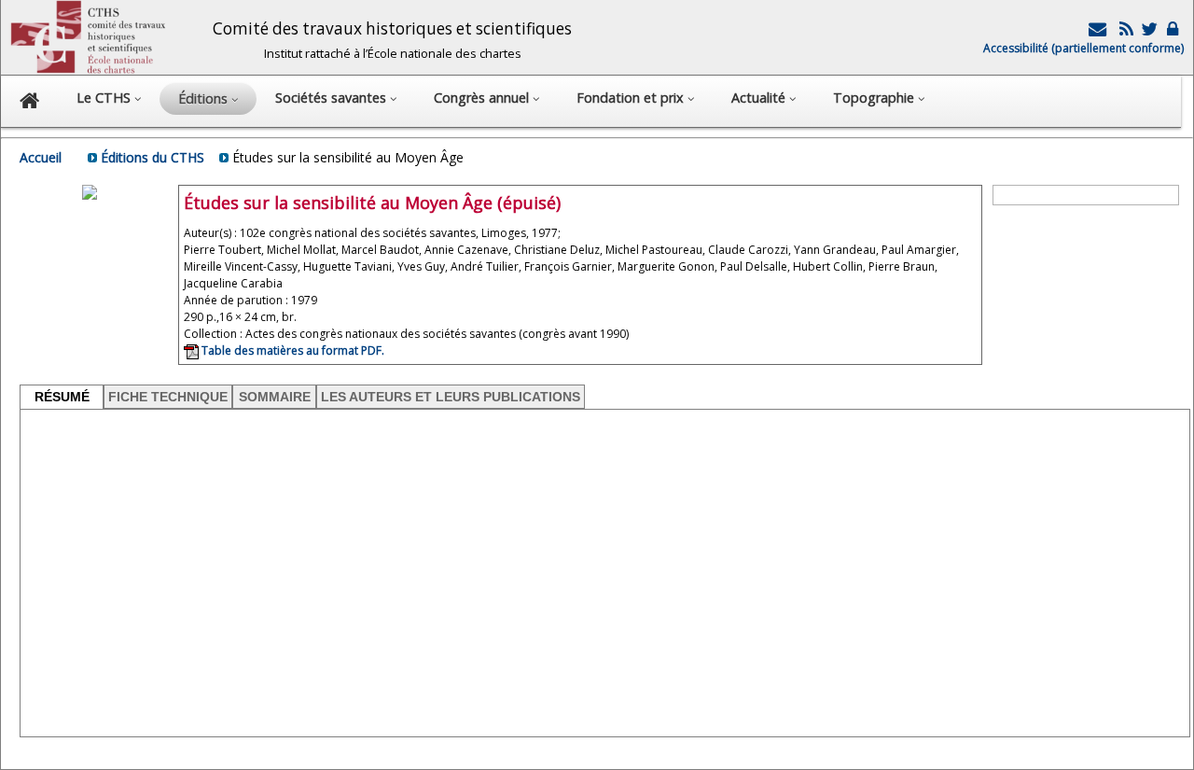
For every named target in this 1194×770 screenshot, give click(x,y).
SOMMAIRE (275, 396)
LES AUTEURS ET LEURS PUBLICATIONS (450, 396)
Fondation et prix (631, 97)
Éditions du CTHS (152, 157)
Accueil (41, 157)
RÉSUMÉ (62, 396)
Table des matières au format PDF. (291, 350)
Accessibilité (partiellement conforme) (1083, 48)
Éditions (204, 98)
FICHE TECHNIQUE (168, 396)
